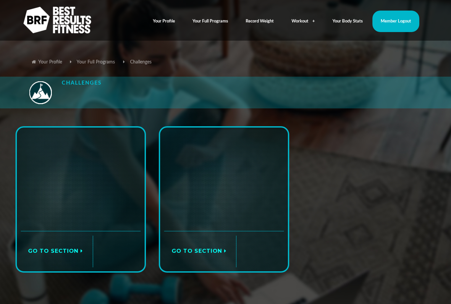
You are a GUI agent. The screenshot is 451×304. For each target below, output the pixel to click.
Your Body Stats (347, 21)
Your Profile (164, 21)
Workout (300, 21)
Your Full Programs (210, 21)
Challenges (141, 62)
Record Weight (260, 21)
